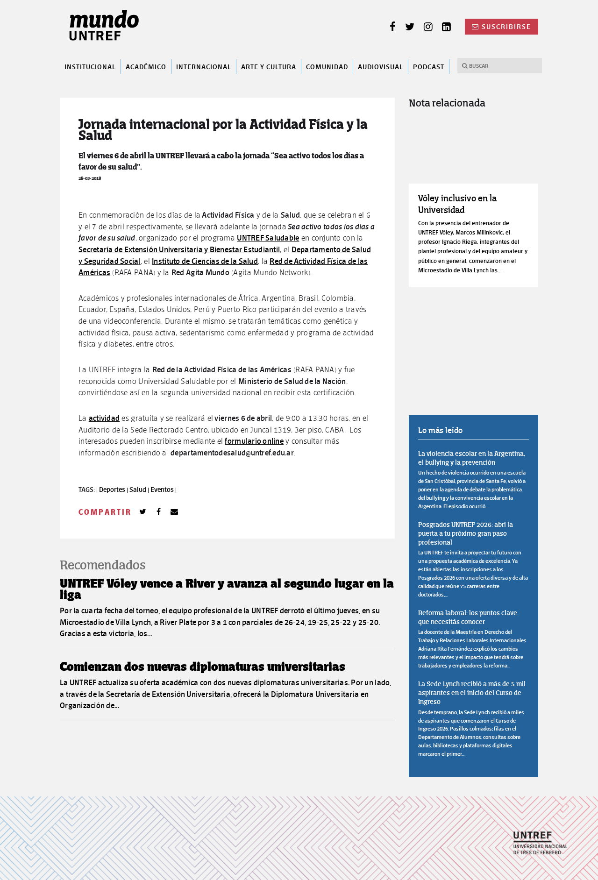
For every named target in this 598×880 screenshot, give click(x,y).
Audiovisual (380, 66)
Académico (146, 66)
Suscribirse (506, 26)
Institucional (90, 66)
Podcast (428, 66)
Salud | (139, 489)
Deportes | (114, 489)
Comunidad (327, 66)
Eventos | (163, 489)
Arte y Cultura (268, 66)
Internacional (203, 66)
